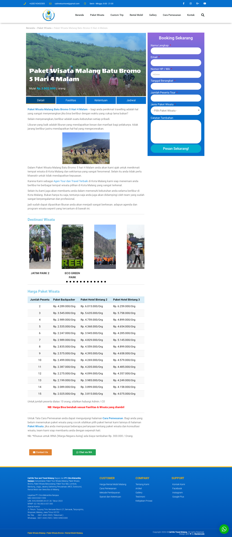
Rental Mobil (136, 15)
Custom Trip (116, 15)
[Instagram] (190, 3)
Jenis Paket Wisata (162, 104)
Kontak (191, 15)
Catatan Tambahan (162, 117)
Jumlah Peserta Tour (163, 92)
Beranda (79, 15)
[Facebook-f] (183, 3)
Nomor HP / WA (160, 69)
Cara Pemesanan (172, 15)
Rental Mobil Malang (74, 533)
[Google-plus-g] (197, 3)
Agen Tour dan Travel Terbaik (71, 181)
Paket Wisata (97, 15)
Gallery (153, 15)
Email (154, 57)
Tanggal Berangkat (162, 80)
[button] (203, 15)
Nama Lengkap (160, 45)
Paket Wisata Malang (36, 533)
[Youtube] (204, 3)
